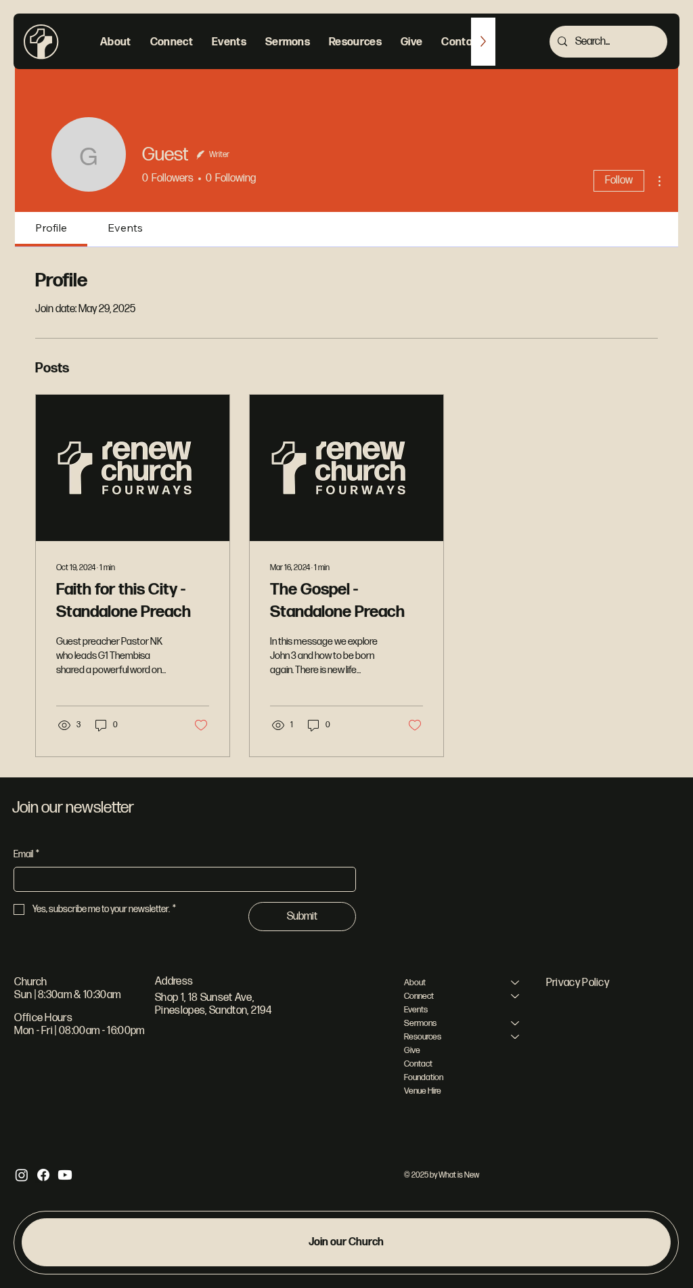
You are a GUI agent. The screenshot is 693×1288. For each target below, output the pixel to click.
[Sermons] (516, 1023)
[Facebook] (43, 1175)
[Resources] (516, 1037)
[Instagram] (22, 1175)
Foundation (423, 1077)
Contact (418, 1063)
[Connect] (516, 996)
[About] (516, 982)
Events (416, 1009)
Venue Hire (422, 1091)
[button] (115, 42)
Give (412, 1050)
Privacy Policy (577, 982)
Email (26, 854)
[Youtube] (65, 1175)
